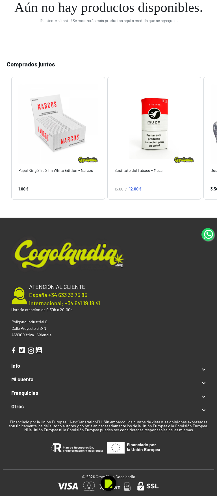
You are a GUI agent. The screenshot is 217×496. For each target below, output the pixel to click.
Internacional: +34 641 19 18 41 (64, 303)
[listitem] (58, 138)
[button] (5, 138)
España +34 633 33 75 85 (58, 294)
